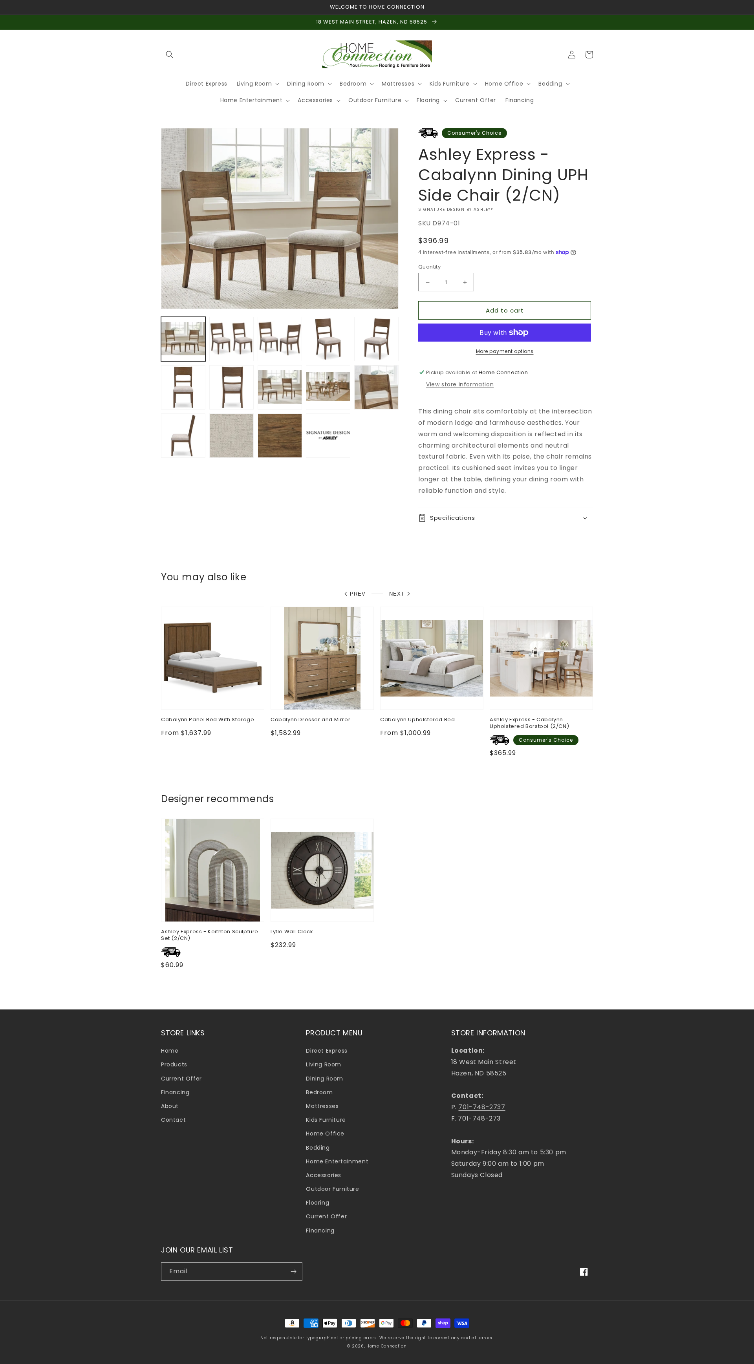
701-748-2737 (481, 1107)
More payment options (505, 351)
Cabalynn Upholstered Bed (417, 720)
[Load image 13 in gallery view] (280, 435)
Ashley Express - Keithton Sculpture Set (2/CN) (209, 935)
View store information (460, 384)
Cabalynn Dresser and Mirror (310, 720)
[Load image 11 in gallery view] (183, 435)
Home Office (325, 1133)
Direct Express (326, 1051)
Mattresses (322, 1106)
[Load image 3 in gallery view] (280, 339)
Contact (173, 1120)
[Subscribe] (293, 1271)
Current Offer (181, 1078)
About (170, 1106)
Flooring (317, 1203)
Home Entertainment (337, 1161)
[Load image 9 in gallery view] (328, 387)
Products (174, 1064)
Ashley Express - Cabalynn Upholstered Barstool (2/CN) (529, 723)
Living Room (323, 1064)
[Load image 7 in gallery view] (231, 387)
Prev (358, 594)
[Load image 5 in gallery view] (376, 339)
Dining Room (324, 1078)
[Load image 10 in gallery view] (376, 387)
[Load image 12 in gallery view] (231, 435)
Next (396, 594)
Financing (175, 1092)
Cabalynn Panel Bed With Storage (207, 720)
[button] (169, 54)
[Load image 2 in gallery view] (231, 339)
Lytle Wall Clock (292, 932)
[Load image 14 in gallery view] (328, 435)
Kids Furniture (326, 1120)
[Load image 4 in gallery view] (328, 339)
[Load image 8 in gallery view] (280, 387)
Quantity (429, 267)
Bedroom (319, 1092)
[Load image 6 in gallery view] (183, 387)
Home (169, 1051)
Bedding (317, 1148)
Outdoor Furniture (332, 1189)
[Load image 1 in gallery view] (183, 339)
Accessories (323, 1175)
